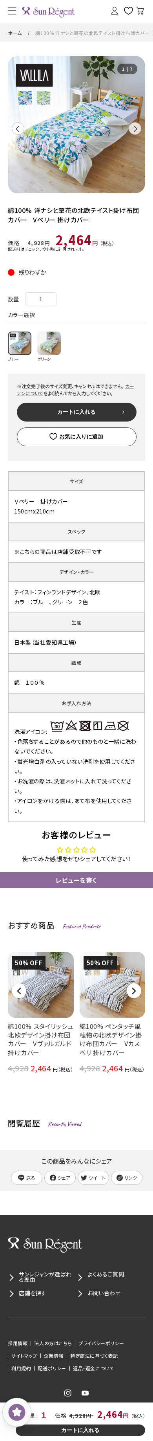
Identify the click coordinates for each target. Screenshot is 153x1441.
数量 (13, 299)
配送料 (14, 249)
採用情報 (17, 1343)
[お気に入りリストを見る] (125, 10)
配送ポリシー (52, 1368)
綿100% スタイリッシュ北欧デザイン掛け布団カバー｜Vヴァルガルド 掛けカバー (40, 1039)
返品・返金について (93, 1368)
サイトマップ (24, 1355)
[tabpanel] (76, 124)
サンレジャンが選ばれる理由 (45, 1276)
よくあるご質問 (105, 1274)
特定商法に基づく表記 (94, 1355)
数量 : (31, 1415)
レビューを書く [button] (76, 880)
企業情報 (54, 1355)
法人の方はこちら (53, 1343)
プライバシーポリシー (101, 1343)
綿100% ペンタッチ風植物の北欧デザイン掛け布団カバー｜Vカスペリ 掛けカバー (111, 1039)
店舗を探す (33, 1293)
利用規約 (21, 1368)
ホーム (15, 32)
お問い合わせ (104, 1293)
